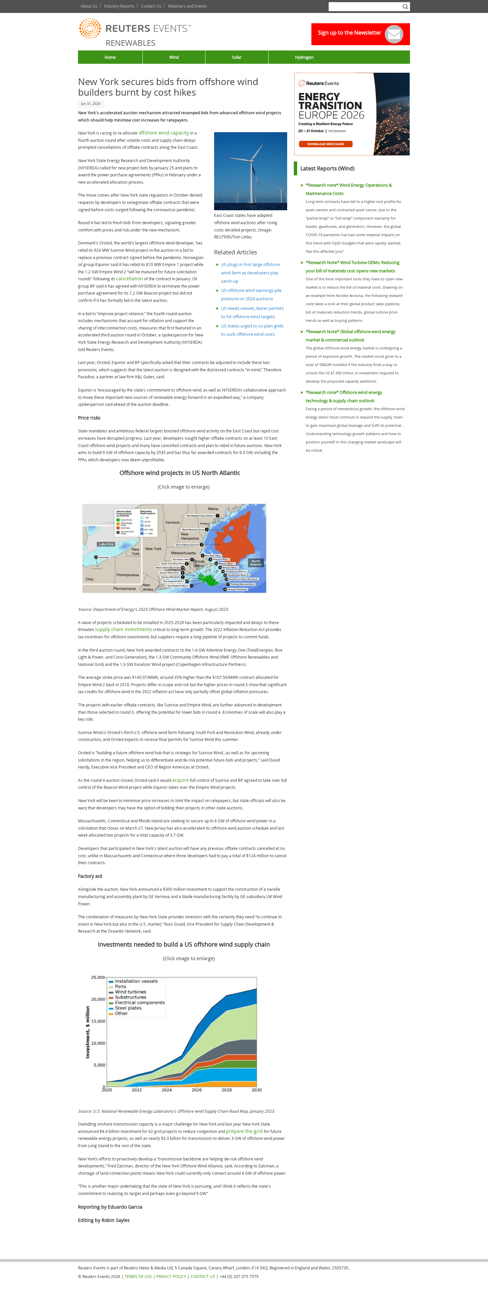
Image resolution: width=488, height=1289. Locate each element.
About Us (89, 6)
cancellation (129, 278)
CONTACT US (203, 1276)
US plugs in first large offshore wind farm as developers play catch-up (250, 273)
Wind (174, 57)
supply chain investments (123, 629)
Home (110, 57)
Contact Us (151, 6)
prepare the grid (244, 1131)
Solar (237, 57)
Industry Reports (119, 6)
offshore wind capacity (164, 133)
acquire (180, 780)
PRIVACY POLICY (171, 1276)
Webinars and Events (187, 6)
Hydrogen (304, 57)
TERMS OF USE (138, 1276)
